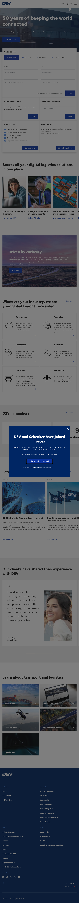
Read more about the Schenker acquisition (38, 468)
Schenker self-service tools (39, 461)
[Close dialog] (67, 428)
